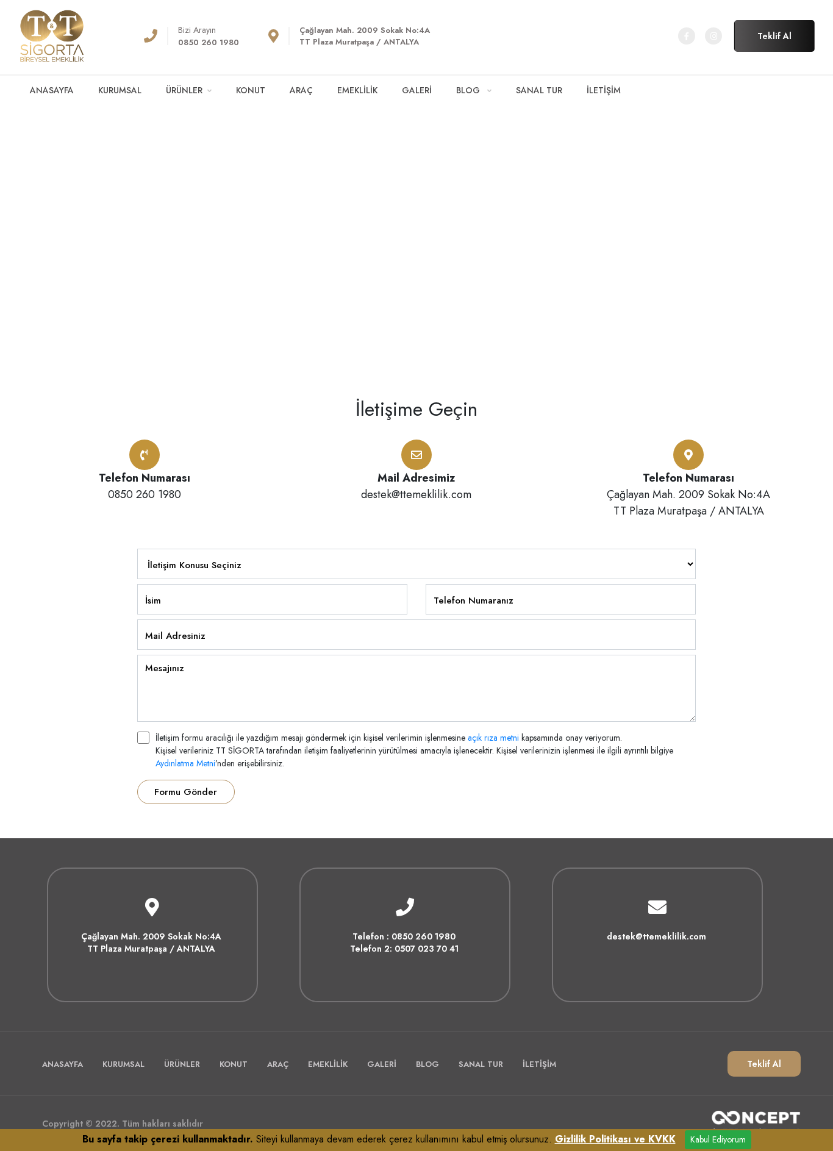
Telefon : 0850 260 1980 (404, 936)
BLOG (469, 90)
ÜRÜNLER (184, 90)
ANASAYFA (52, 90)
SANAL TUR (539, 90)
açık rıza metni (493, 738)
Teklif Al (774, 36)
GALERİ (417, 90)
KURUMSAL (119, 90)
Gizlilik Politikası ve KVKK (615, 1139)
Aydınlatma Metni (185, 763)
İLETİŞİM (604, 90)
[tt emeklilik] (51, 35)
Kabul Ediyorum (718, 1139)
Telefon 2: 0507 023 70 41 (404, 949)
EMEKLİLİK (357, 90)
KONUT (250, 90)
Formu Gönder (185, 792)
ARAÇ (301, 90)
